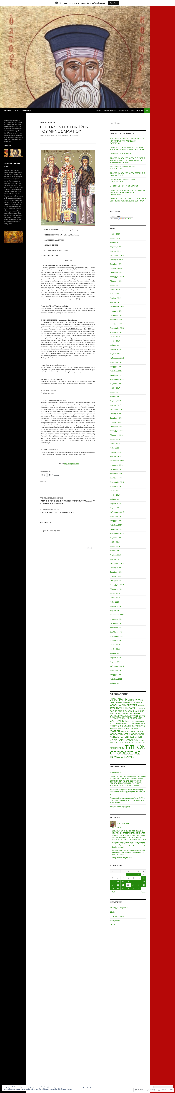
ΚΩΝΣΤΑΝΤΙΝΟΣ (63, 136)
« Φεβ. (113, 892)
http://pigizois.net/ (71, 464)
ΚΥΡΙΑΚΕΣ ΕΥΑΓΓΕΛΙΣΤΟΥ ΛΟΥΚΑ (125, 714)
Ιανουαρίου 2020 (116, 260)
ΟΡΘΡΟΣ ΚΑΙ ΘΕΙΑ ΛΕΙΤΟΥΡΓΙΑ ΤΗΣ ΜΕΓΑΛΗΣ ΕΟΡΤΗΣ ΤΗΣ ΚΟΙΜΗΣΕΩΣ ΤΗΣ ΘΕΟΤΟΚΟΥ (128, 200)
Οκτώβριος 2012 (116, 632)
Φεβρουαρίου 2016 (117, 461)
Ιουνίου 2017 (115, 392)
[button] (68, 188)
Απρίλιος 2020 (115, 247)
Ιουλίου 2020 (115, 234)
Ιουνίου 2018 (115, 341)
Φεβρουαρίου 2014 (117, 563)
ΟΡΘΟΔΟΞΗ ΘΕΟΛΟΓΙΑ (132, 731)
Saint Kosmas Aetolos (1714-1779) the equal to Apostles (123, 110)
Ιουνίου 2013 (115, 598)
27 (118, 888)
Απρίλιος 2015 (115, 503)
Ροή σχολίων (115, 920)
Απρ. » (143, 892)
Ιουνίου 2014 (115, 546)
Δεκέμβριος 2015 (116, 469)
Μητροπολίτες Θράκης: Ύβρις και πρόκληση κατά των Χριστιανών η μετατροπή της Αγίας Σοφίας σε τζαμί (127, 791)
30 (133, 888)
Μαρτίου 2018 (115, 354)
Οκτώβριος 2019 (116, 272)
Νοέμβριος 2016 (116, 422)
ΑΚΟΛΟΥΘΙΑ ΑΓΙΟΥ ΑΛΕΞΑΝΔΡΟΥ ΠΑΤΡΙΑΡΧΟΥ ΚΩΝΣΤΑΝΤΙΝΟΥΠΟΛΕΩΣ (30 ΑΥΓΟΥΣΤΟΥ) (127, 141)
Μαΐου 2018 (114, 345)
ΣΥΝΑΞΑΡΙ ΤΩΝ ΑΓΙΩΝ (47, 123)
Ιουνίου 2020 (115, 238)
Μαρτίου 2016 (115, 456)
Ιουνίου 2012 (115, 649)
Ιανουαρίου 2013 (116, 619)
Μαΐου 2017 (114, 396)
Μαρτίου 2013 (115, 610)
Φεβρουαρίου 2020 (117, 255)
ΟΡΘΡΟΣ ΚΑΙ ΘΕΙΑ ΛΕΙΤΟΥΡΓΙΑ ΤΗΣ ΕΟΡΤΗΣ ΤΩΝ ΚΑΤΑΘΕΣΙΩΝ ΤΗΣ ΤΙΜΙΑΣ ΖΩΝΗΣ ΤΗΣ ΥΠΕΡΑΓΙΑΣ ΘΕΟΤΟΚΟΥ (127, 160)
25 (144, 885)
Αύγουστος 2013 (116, 589)
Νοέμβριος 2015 (116, 474)
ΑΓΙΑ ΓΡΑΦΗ (119, 699)
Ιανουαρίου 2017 (116, 414)
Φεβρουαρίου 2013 (117, 615)
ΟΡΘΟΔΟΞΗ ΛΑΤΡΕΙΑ (120, 734)
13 (118, 881)
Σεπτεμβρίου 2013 (117, 585)
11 (144, 878)
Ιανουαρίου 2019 (116, 311)
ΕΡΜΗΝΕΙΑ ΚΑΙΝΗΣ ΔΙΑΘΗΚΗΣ (131, 711)
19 (113, 885)
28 (123, 888)
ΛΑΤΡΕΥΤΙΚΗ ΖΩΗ (120, 720)
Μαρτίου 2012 (115, 662)
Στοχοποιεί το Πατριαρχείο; (120, 807)
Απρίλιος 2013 (115, 606)
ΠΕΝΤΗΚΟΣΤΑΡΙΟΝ (133, 737)
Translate (127, 219)
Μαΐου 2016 (114, 448)
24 (139, 885)
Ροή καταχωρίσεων (117, 916)
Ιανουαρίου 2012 (116, 670)
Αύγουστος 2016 (116, 435)
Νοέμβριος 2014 (116, 525)
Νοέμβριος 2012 (116, 628)
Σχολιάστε (76, 136)
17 (139, 881)
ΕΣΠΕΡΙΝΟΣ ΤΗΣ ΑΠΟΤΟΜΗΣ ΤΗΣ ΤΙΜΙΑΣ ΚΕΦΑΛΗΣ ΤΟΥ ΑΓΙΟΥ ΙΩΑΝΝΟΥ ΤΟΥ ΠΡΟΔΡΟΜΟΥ (128, 192)
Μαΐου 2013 (114, 602)
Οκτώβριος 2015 (116, 478)
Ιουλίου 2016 (115, 439)
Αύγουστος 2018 (116, 332)
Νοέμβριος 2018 (116, 319)
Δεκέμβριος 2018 (116, 315)
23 (133, 885)
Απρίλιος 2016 (115, 452)
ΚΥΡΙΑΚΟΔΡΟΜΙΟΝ (134, 718)
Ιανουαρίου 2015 (116, 516)
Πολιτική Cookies (66, 1089)
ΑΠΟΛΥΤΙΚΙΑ (137, 702)
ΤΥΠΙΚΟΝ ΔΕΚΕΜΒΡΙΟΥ (133, 743)
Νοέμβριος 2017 (116, 371)
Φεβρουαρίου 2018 (117, 358)
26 (113, 888)
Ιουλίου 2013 (115, 593)
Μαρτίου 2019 (115, 302)
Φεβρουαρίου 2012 (117, 666)
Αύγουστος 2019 (116, 281)
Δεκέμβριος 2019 (116, 264)
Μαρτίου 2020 (115, 251)
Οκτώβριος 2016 (116, 426)
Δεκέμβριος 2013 (116, 572)
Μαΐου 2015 (114, 499)
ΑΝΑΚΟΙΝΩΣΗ (115, 772)
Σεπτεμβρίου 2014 (117, 533)
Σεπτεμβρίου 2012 (117, 636)
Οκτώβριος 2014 (116, 529)
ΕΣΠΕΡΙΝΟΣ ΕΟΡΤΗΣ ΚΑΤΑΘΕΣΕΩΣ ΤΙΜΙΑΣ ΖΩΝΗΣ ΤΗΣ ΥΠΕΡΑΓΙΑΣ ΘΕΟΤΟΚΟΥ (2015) (127, 148)
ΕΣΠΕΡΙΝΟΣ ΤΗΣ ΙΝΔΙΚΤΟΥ (120, 154)
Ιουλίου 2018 (115, 337)
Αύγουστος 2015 (116, 486)
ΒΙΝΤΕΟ (141, 705)
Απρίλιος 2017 (115, 401)
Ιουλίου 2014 (115, 542)
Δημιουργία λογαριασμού (119, 908)
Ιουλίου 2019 (115, 285)
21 (123, 885)
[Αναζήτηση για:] (128, 123)
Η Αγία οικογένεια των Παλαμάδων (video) (57, 511)
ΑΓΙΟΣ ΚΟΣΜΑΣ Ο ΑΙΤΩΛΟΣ (17, 110)
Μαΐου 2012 (114, 653)
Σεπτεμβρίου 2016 (117, 431)
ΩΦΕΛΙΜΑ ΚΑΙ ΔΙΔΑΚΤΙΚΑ (122, 757)
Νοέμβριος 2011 (116, 679)
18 (144, 881)
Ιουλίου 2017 (115, 388)
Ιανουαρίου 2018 (116, 362)
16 (133, 881)
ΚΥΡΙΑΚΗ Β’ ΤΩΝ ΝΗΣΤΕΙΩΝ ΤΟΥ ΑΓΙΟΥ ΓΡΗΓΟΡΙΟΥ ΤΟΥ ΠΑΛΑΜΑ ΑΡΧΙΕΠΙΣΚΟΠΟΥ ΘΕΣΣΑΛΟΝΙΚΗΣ (68, 501)
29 (128, 888)
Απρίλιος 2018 (115, 349)
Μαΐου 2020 (114, 242)
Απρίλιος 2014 (115, 555)
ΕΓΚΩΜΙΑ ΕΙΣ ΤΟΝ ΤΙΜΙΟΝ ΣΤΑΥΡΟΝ (124, 186)
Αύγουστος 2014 (116, 538)
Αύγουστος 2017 (116, 384)
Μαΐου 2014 (114, 551)
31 (139, 888)
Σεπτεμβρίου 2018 (117, 328)
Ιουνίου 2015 (115, 495)
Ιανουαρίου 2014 (116, 568)
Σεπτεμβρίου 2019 (117, 277)
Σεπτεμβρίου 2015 (117, 482)
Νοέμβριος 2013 (116, 576)
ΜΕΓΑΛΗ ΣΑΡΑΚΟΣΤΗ (124, 723)
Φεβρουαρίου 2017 (117, 409)
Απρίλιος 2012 (115, 658)
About (98, 110)
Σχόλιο (89, 548)
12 (113, 881)
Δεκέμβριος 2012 (116, 623)
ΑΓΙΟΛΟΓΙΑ (132, 700)
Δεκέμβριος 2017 (116, 367)
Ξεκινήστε (113, 3)
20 (118, 885)
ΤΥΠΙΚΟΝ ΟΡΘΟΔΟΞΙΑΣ (127, 750)
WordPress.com (116, 925)
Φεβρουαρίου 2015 (117, 512)
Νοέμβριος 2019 (116, 268)
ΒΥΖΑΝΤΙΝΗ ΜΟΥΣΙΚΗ (124, 708)
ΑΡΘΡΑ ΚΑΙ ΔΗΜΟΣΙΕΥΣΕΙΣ (124, 705)
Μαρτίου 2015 (115, 508)
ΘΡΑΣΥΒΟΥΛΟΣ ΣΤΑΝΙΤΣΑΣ (121, 714)
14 (123, 881)
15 (128, 881)
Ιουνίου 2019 (115, 289)
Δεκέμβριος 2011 (116, 675)
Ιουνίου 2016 (115, 444)
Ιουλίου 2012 (115, 645)
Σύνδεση (113, 912)
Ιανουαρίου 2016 (116, 465)
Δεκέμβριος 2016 (116, 418)
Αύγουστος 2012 (116, 640)
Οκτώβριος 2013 (116, 580)
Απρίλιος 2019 (115, 298)
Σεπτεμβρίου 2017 (117, 379)
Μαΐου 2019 (114, 294)
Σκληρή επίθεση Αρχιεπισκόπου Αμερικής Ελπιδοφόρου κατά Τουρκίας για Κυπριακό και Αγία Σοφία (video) (127, 800)
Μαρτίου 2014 (115, 559)
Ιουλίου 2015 (115, 491)
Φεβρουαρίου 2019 (117, 307)
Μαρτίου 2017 (115, 405)
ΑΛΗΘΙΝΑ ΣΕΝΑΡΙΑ (124, 702)
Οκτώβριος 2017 (116, 375)
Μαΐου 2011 (114, 683)
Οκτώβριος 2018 (116, 324)
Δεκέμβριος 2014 (116, 521)
